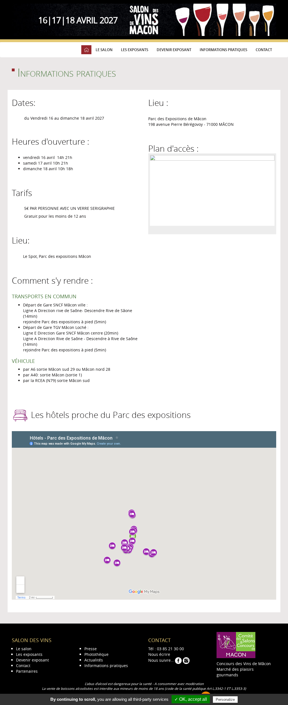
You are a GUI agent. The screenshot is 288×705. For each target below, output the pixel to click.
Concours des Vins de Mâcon (244, 663)
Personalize (225, 699)
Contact (264, 49)
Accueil (86, 49)
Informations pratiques (223, 49)
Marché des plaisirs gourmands (235, 672)
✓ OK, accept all (190, 699)
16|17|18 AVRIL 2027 (78, 20)
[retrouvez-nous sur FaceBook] (179, 660)
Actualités (93, 660)
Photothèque (96, 654)
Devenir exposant (174, 49)
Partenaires (27, 671)
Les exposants (134, 49)
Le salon (104, 49)
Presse (90, 648)
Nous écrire (159, 654)
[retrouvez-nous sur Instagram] (186, 660)
